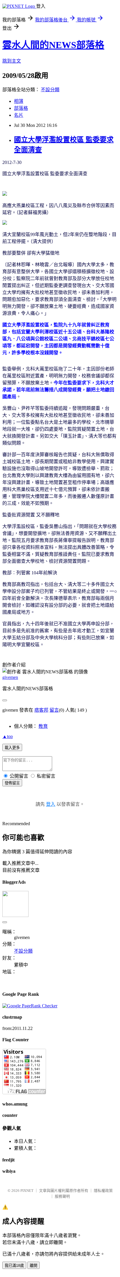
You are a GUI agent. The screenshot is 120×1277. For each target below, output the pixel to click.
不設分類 (50, 89)
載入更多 (12, 748)
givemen (10, 677)
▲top (7, 736)
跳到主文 (11, 61)
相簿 (18, 101)
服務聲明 (62, 1196)
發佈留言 (12, 783)
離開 (33, 1265)
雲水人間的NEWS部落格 (53, 45)
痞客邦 (41, 710)
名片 (18, 115)
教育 (43, 726)
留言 (54, 710)
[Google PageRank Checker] (29, 1005)
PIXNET (26, 1190)
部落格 (21, 108)
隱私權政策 (103, 1190)
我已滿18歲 (14, 1265)
